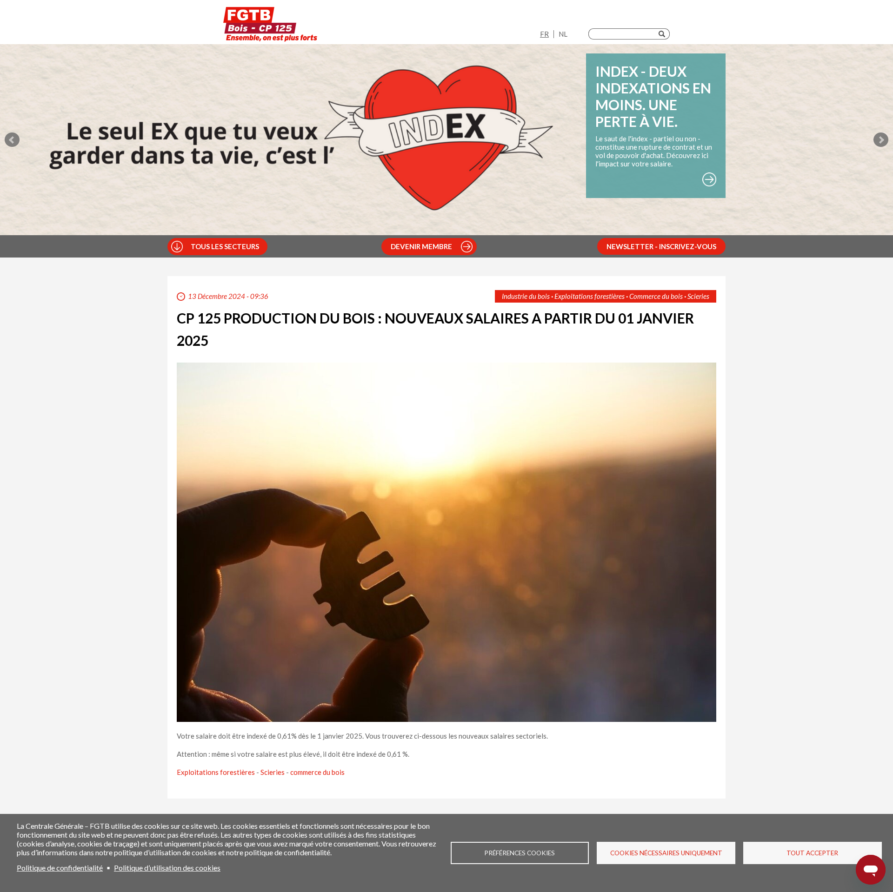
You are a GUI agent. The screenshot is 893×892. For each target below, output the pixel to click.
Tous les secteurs (225, 246)
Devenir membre (421, 246)
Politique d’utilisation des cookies (167, 867)
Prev (12, 139)
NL (563, 34)
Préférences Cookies (519, 853)
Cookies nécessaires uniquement (666, 853)
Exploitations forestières (589, 296)
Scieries (698, 296)
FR (544, 34)
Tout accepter (812, 853)
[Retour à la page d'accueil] (270, 24)
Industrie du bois (526, 296)
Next (880, 139)
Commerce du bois (656, 296)
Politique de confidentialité (60, 867)
